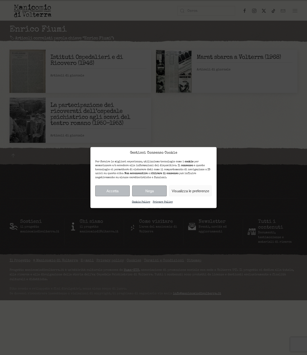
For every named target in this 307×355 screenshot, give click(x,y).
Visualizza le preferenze (190, 191)
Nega (149, 191)
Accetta (112, 191)
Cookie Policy (141, 202)
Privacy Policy (163, 202)
